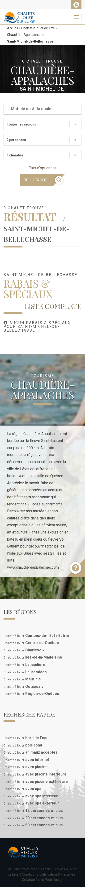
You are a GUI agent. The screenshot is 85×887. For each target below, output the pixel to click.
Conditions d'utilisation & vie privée (49, 874)
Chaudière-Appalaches (24, 35)
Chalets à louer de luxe (38, 28)
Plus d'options (41, 168)
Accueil (12, 28)
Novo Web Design (49, 879)
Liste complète (53, 305)
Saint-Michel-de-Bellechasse (30, 41)
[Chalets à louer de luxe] (19, 15)
